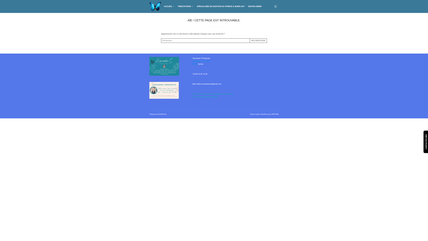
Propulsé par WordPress (158, 114)
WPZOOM (275, 114)
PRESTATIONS (184, 6)
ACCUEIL (168, 6)
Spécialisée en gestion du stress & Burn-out (221, 6)
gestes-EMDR (255, 6)
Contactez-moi (426, 141)
